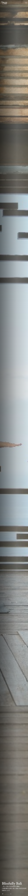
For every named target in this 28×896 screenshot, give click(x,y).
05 (10, 894)
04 (2, 894)
